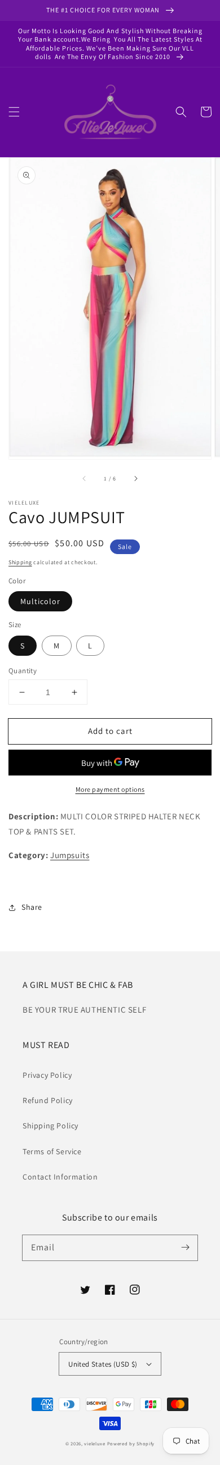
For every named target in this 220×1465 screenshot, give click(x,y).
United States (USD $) (102, 1364)
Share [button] (31, 907)
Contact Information (60, 1177)
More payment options (110, 789)
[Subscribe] (185, 1247)
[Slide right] (135, 478)
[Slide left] (84, 478)
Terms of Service (52, 1151)
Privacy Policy (47, 1075)
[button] (14, 111)
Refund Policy (48, 1100)
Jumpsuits (69, 855)
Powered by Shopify (131, 1443)
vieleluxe (94, 1443)
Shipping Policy (50, 1126)
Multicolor (40, 601)
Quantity (22, 670)
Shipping (20, 562)
